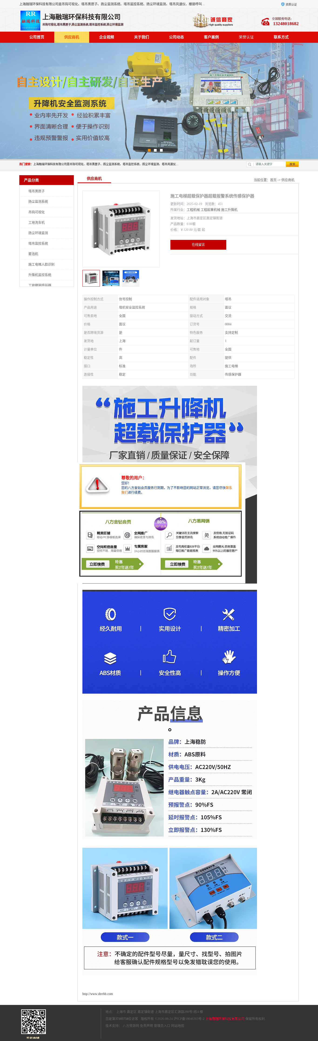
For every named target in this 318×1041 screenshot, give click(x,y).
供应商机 (71, 37)
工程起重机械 (210, 210)
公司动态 (176, 37)
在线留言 (198, 244)
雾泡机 (33, 254)
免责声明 (146, 1026)
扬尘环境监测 (38, 233)
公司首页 (36, 37)
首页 (273, 180)
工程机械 (193, 210)
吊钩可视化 (36, 212)
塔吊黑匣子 (36, 191)
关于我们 (141, 37)
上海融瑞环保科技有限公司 (224, 1019)
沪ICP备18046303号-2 (189, 1019)
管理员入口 (162, 1026)
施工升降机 (229, 210)
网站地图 (177, 1026)
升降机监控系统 (39, 275)
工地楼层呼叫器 (39, 285)
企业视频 (106, 37)
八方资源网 (131, 1026)
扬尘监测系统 (38, 201)
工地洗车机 (36, 222)
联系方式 (281, 37)
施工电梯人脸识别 (41, 264)
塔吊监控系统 (38, 243)
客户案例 (211, 37)
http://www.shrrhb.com (97, 994)
